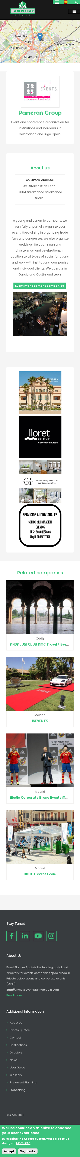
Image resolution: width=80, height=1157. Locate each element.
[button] (40, 37)
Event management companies (39, 286)
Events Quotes (20, 1030)
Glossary (16, 1075)
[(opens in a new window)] (40, 413)
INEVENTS (40, 721)
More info (23, 1143)
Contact (15, 1038)
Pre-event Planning (23, 1082)
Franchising (18, 1090)
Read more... (15, 995)
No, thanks (28, 1151)
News (13, 1060)
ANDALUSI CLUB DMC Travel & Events (41, 644)
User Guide (17, 1067)
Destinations (18, 1045)
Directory (16, 1052)
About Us (16, 1023)
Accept (9, 1151)
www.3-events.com (40, 874)
